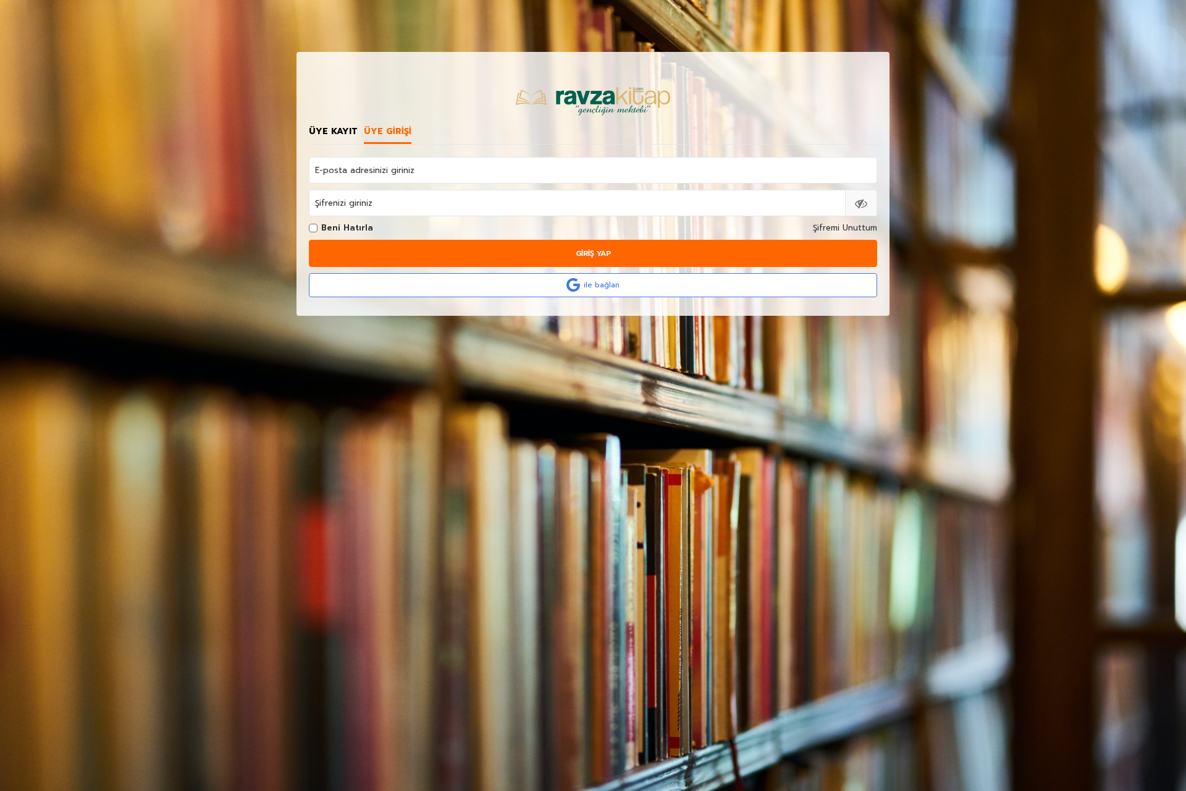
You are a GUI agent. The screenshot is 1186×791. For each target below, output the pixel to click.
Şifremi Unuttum (845, 227)
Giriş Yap (593, 253)
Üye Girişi (387, 132)
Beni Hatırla (347, 227)
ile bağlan (602, 284)
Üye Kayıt (333, 132)
